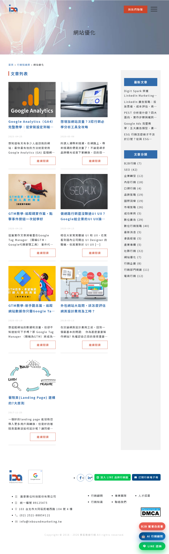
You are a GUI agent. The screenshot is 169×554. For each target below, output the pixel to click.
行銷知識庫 (23, 64)
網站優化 (133, 257)
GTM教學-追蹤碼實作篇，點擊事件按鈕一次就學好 (30, 216)
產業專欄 (133, 245)
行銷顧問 (97, 496)
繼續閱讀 (43, 161)
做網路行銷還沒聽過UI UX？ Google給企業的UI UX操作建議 (83, 217)
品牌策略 (133, 195)
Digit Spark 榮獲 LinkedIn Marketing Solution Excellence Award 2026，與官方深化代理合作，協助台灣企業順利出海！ (140, 93)
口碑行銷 (133, 188)
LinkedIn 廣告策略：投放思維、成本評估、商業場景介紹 (140, 104)
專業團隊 (121, 496)
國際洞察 (133, 201)
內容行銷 (133, 182)
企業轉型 (133, 176)
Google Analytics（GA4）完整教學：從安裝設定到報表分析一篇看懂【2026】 (31, 125)
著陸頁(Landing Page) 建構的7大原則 (31, 400)
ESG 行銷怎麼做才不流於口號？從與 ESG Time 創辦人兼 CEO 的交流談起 (140, 136)
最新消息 (133, 232)
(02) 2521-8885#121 (35, 515)
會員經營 (133, 238)
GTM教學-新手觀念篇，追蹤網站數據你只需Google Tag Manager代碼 (31, 309)
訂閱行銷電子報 (148, 477)
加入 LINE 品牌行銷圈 (114, 477)
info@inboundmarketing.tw (41, 521)
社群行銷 (133, 251)
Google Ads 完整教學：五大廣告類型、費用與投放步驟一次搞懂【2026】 (140, 125)
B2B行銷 (133, 163)
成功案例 (133, 213)
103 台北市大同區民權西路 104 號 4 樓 (46, 509)
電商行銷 (133, 276)
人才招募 (144, 496)
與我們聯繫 (135, 9)
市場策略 (133, 207)
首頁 (11, 64)
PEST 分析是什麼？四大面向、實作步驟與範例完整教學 (140, 115)
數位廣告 (133, 220)
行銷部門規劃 (136, 270)
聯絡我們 (121, 502)
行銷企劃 (133, 263)
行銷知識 (97, 502)
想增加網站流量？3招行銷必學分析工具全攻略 (82, 124)
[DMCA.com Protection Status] (151, 512)
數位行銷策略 (136, 226)
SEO (131, 169)
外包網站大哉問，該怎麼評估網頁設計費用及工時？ (83, 308)
